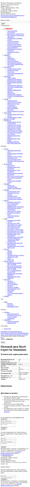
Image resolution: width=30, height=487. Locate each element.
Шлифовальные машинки (14, 82)
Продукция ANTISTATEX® (15, 176)
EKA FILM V (11, 165)
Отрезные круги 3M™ (13, 223)
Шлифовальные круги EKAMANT (13, 167)
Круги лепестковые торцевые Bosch (12, 204)
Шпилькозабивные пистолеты (12, 109)
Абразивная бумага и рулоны (15, 255)
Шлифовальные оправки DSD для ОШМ (14, 263)
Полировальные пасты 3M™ (15, 232)
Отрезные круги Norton (14, 128)
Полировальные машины (14, 62)
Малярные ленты (12, 196)
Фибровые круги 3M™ (13, 220)
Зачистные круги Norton (14, 126)
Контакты (7, 411)
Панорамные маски (12, 306)
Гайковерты (10, 58)
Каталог (7, 331)
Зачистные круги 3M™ (13, 226)
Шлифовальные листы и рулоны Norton (14, 122)
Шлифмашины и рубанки (14, 49)
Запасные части (11, 323)
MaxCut (9, 250)
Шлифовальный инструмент (15, 114)
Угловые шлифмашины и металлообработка (14, 46)
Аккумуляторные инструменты (12, 31)
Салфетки (10, 291)
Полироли (10, 285)
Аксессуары (10, 72)
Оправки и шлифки (12, 287)
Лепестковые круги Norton (14, 131)
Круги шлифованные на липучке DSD (14, 271)
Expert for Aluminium (18, 333)
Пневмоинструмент (13, 70)
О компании (4, 454)
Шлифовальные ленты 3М (14, 243)
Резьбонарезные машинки (14, 81)
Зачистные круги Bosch (14, 211)
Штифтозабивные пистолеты (15, 111)
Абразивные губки (12, 257)
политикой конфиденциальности (11, 452)
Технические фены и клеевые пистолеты (13, 42)
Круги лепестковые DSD (14, 266)
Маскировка (10, 290)
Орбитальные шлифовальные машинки (14, 93)
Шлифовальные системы (14, 117)
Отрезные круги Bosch (13, 213)
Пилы (9, 53)
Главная (3, 331)
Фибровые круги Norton (14, 129)
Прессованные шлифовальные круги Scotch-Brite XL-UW (15, 246)
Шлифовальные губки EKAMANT (13, 171)
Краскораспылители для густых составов (14, 316)
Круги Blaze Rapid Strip (14, 143)
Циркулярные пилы (6, 333)
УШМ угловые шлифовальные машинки (14, 78)
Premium (9, 254)
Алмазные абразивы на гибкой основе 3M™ (13, 239)
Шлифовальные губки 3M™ (15, 237)
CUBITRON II (11, 241)
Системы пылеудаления (14, 44)
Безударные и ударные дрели (15, 34)
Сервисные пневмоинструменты (13, 51)
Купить (3, 342)
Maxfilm (9, 252)
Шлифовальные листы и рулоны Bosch (14, 209)
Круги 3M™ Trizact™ (13, 228)
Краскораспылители (13, 314)
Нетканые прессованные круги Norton (14, 133)
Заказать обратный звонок (8, 14)
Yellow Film (10, 260)
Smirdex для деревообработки (12, 186)
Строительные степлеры (14, 102)
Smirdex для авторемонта (14, 188)
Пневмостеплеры (12, 100)
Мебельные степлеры (13, 103)
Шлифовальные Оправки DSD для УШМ (14, 268)
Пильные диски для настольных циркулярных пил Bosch (15, 333)
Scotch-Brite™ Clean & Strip (15, 229)
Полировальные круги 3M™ (15, 231)
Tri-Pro (9, 258)
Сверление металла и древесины (13, 216)
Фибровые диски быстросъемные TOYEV (14, 158)
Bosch (17, 331)
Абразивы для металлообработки (12, 283)
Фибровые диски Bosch (14, 202)
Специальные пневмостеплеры (12, 106)
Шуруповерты (11, 59)
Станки (9, 116)
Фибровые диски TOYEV (14, 156)
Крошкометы (11, 318)
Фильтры (9, 303)
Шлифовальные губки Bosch (15, 206)
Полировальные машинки (14, 85)
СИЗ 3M (9, 222)
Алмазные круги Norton (14, 125)
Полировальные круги (13, 191)
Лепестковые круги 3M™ (14, 225)
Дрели (9, 56)
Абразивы (10, 281)
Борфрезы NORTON (13, 141)
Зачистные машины (12, 61)
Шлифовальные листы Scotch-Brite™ (13, 234)
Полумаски (10, 305)
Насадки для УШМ (9, 119)
